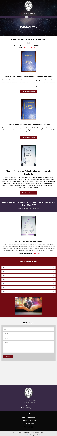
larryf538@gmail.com (30, 13)
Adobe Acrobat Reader (31, 48)
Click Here (36, 253)
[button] (28, 91)
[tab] (28, 267)
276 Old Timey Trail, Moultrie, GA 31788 (30, 401)
